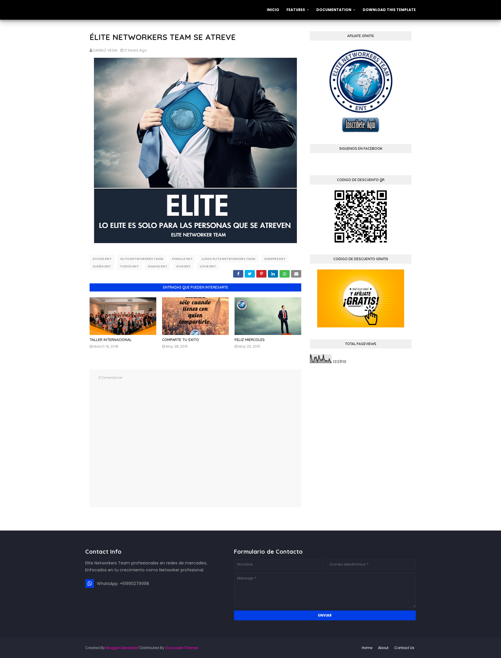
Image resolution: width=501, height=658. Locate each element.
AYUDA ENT (102, 258)
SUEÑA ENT (101, 266)
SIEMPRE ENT (275, 258)
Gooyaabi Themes (181, 647)
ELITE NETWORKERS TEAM (141, 258)
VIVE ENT (183, 266)
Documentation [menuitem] (333, 9)
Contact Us (404, 647)
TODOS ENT (129, 266)
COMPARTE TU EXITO (180, 339)
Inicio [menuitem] (273, 9)
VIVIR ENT (207, 266)
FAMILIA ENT (182, 258)
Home (367, 647)
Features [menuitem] (295, 9)
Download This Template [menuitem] (389, 9)
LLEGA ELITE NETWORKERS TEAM (228, 258)
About (383, 647)
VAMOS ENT (157, 266)
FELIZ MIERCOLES (250, 339)
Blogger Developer (122, 647)
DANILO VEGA (105, 50)
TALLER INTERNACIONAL (111, 339)
